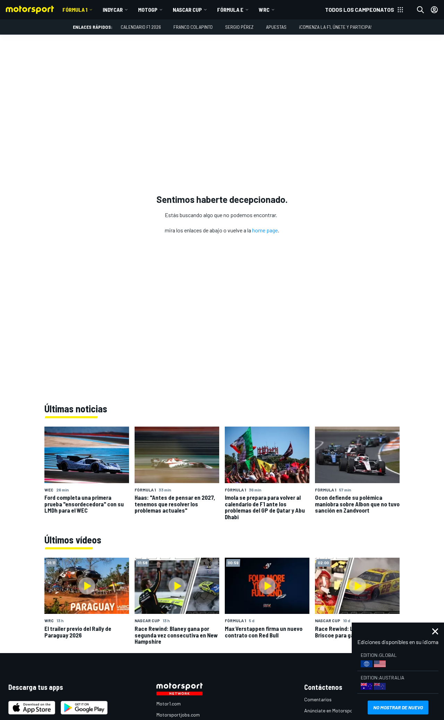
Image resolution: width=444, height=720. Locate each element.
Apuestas (276, 27)
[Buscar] (420, 10)
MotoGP (147, 9)
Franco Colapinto (193, 27)
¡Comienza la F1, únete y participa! (335, 27)
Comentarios (318, 699)
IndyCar (113, 9)
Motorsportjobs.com (178, 715)
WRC (264, 9)
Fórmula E (230, 9)
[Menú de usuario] (434, 10)
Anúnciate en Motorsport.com (335, 710)
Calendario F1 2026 (141, 27)
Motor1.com (168, 703)
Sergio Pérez (239, 27)
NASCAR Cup (187, 9)
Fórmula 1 (74, 9)
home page (265, 230)
